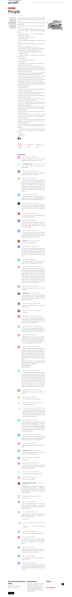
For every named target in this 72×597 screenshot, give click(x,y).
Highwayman (30, 144)
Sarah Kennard (26, 450)
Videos (40, 2)
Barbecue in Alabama (22, 144)
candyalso (25, 240)
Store (37, 2)
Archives (58, 2)
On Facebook (50, 587)
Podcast (43, 2)
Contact (62, 2)
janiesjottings (25, 293)
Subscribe (11, 593)
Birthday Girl (39, 144)
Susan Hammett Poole (27, 164)
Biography (34, 2)
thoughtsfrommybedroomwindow (30, 483)
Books (47, 2)
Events (54, 2)
